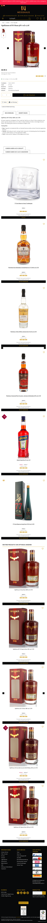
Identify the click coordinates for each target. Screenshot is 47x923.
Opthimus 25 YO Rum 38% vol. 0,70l (23, 708)
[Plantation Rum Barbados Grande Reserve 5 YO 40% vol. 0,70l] (23, 244)
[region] (23, 48)
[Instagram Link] (24, 892)
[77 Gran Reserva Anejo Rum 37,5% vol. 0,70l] (23, 501)
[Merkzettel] (37, 18)
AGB (2, 865)
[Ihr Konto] (40, 18)
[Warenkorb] (44, 18)
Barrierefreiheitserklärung (22, 859)
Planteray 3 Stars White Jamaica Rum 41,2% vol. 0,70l (24, 331)
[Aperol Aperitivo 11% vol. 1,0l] (23, 436)
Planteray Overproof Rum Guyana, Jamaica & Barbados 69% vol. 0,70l (23, 396)
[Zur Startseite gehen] (23, 9)
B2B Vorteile (3, 892)
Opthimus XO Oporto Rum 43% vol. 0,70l (23, 827)
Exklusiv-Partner (4, 852)
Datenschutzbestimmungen (39, 895)
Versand (3, 857)
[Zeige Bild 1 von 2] (25, 66)
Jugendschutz (4, 859)
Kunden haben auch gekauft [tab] (15, 148)
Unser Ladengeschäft (21, 855)
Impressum (3, 868)
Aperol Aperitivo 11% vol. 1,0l (23, 460)
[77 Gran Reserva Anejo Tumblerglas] (23, 180)
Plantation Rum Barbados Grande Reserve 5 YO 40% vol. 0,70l (23, 267)
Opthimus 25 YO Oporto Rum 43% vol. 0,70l (23, 649)
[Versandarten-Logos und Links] (37, 875)
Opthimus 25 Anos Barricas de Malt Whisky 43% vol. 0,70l (24, 768)
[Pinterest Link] (27, 892)
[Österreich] (4, 5)
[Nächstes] (45, 48)
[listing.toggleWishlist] (44, 160)
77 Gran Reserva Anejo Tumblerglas (23, 203)
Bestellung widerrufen (23, 902)
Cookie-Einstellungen (21, 863)
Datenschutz (4, 861)
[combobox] (18, 18)
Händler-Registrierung (6, 896)
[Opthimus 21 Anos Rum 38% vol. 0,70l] (23, 568)
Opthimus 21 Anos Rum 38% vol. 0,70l (23, 590)
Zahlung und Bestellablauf (6, 867)
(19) (41, 76)
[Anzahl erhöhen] (10, 95)
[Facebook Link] (18, 892)
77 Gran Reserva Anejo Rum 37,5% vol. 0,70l (23, 524)
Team (18, 852)
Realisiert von (40, 921)
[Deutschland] (2, 5)
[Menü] (2, 18)
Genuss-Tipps (20, 865)
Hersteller (19, 857)
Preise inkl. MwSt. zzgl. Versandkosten (8, 72)
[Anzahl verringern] (2, 95)
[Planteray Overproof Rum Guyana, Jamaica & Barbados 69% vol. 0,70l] (23, 372)
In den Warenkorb (30, 95)
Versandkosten (18, 917)
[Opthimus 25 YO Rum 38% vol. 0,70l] (23, 686)
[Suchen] (29, 18)
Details (23, 217)
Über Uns (19, 854)
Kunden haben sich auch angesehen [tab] (17, 152)
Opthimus (10, 88)
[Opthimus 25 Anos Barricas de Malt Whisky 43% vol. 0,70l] (23, 746)
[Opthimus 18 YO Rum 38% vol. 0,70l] (26, 48)
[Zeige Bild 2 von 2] (27, 66)
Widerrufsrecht (4, 863)
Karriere (3, 855)
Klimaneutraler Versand (22, 861)
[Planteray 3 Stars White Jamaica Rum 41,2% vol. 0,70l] (23, 308)
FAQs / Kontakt (4, 854)
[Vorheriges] (8, 48)
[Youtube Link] (21, 892)
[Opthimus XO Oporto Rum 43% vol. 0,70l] (23, 805)
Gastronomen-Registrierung (7, 894)
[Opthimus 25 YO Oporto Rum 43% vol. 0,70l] (23, 627)
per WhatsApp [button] (14, 102)
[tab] (9, 113)
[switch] (43, 918)
